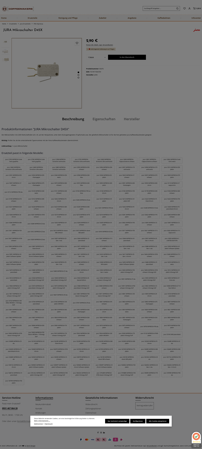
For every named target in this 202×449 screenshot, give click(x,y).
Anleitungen (40, 412)
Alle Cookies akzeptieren (158, 421)
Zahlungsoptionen (93, 408)
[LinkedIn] (104, 433)
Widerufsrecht (91, 404)
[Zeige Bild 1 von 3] (78, 72)
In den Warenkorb (127, 57)
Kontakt (38, 408)
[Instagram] (101, 433)
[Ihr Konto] (189, 8)
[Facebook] (98, 433)
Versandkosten (152, 446)
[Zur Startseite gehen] (16, 8)
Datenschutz (90, 412)
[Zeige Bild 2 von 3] (78, 75)
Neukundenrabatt (43, 404)
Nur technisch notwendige (117, 421)
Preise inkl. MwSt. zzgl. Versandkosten (99, 45)
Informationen (44, 397)
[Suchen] (177, 8)
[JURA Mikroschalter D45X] (47, 73)
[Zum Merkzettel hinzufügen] (77, 43)
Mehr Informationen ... (42, 421)
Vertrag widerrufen (145, 405)
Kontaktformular (24, 421)
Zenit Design (31, 446)
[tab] (73, 119)
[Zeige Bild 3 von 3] (78, 77)
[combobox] (159, 8)
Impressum (49, 424)
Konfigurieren (138, 421)
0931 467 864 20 (10, 408)
